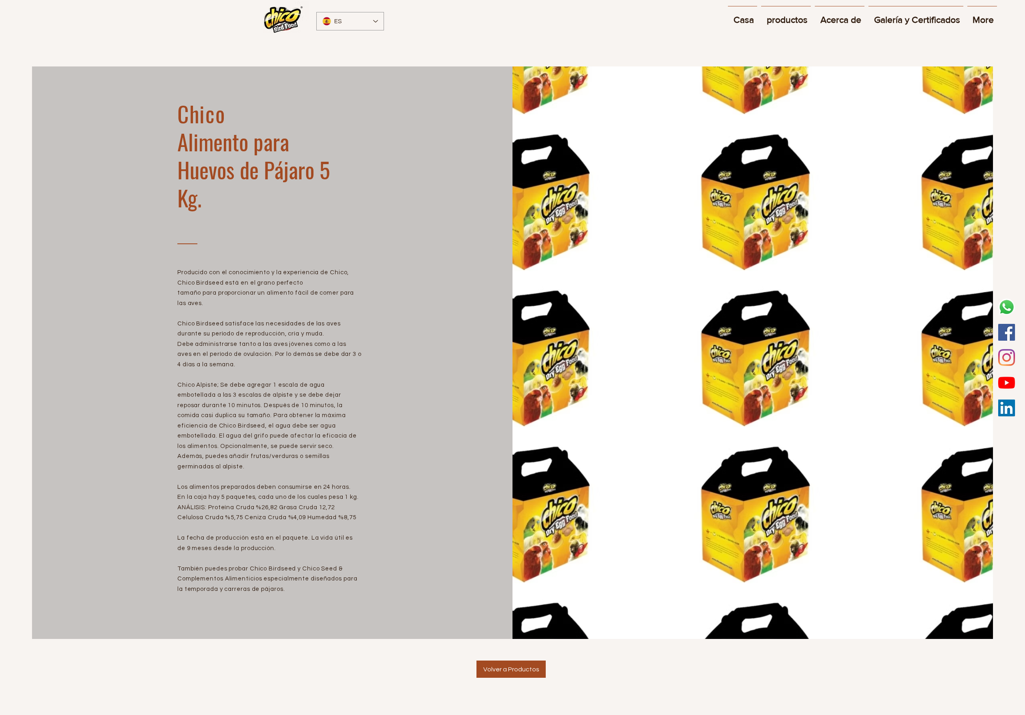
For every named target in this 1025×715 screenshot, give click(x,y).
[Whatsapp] (1006, 307)
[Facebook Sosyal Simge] (1006, 332)
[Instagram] (1006, 357)
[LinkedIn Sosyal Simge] (1006, 408)
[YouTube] (1006, 382)
